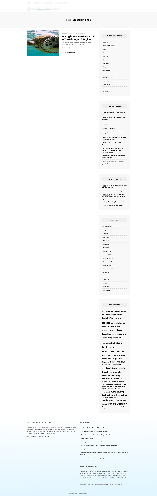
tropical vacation (117, 403)
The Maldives (107, 81)
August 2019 (106, 230)
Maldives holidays (116, 361)
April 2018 (106, 286)
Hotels (29, 2)
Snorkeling (107, 400)
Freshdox (119, 484)
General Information (68, 33)
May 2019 (106, 241)
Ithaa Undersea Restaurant (109, 340)
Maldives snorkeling (111, 375)
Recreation (106, 63)
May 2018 (106, 283)
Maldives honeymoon (110, 365)
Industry (105, 56)
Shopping (106, 77)
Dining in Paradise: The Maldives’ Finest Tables (95, 449)
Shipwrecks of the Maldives (111, 74)
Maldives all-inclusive (113, 355)
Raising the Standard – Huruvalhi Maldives (94, 442)
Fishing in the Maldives (116, 205)
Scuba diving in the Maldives (114, 395)
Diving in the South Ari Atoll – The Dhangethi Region (78, 38)
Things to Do (48, 2)
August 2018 (106, 272)
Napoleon (117, 381)
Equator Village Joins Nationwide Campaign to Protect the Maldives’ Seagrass (113, 163)
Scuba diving (116, 391)
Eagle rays (116, 335)
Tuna (103, 407)
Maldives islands (111, 372)
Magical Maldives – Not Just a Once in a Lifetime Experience (99, 445)
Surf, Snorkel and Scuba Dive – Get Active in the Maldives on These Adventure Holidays (113, 150)
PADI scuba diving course (110, 386)
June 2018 (106, 279)
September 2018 (108, 269)
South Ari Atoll (117, 400)
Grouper (123, 337)
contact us (105, 482)
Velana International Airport (113, 407)
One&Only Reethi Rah (117, 384)
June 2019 (106, 237)
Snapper (115, 397)
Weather (105, 92)
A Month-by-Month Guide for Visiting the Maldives (96, 435)
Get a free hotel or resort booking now (38, 436)
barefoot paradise (113, 314)
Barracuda (124, 315)
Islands (105, 60)
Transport (106, 88)
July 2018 (105, 276)
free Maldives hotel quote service (49, 429)
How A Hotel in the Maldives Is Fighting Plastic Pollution (97, 458)
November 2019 (107, 226)
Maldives (116, 343)
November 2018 (107, 262)
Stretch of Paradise (109, 128)
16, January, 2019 (80, 33)
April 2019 (106, 244)
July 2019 (105, 233)
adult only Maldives (112, 311)
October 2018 (107, 265)
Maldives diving (109, 359)
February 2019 (107, 251)
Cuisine (105, 42)
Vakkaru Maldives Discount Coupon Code (93, 428)
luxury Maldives (106, 343)
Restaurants (37, 2)
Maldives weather (110, 378)
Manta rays (110, 381)
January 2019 (107, 255)
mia (65, 47)
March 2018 (106, 290)
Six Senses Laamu (107, 398)
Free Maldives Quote (61, 2)
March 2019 (106, 248)
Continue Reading (69, 52)
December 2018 (108, 258)
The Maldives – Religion (116, 191)
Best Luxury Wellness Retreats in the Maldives (94, 431)
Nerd (104, 191)
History (105, 49)
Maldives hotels (115, 368)
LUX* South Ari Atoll (122, 340)
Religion (105, 67)
